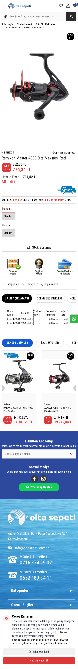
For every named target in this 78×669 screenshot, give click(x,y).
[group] (39, 86)
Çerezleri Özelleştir (39, 651)
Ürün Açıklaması (17, 298)
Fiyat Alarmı (52, 284)
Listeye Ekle (12, 284)
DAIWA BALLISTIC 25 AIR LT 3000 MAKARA (58, 409)
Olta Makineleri (24, 24)
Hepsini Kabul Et (39, 660)
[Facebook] (34, 478)
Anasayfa (8, 24)
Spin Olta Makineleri (46, 24)
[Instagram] (43, 478)
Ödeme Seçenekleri (49, 298)
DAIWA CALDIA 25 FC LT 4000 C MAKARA (18, 409)
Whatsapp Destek (41, 487)
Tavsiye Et (32, 284)
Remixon (8, 152)
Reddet (16, 639)
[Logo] (41, 518)
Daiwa (6, 404)
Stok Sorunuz (41, 247)
